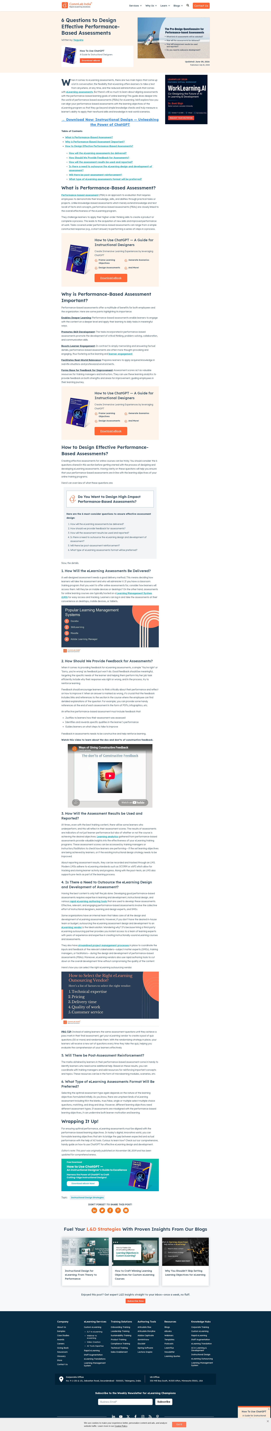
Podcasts (168, 1343)
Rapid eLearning (92, 1350)
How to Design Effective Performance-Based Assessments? (99, 146)
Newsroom (62, 1352)
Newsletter (169, 1352)
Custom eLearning (92, 1327)
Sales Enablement (119, 1352)
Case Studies (63, 1335)
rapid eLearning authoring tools (88, 901)
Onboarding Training (120, 1327)
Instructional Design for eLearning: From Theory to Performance (81, 1274)
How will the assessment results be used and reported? (101, 162)
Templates (169, 1339)
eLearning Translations (94, 1359)
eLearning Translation (201, 1343)
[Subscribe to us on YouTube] (121, 1416)
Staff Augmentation (93, 1355)
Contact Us (201, 5)
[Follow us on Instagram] (143, 1416)
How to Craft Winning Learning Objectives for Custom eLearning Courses (134, 1274)
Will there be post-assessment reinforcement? (95, 174)
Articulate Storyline (146, 1331)
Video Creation (93, 1342)
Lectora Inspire (145, 1352)
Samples (61, 1331)
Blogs (177, 5)
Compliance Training (120, 1343)
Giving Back (63, 1348)
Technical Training (119, 1348)
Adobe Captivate (146, 1335)
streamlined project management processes (103, 945)
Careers (60, 1343)
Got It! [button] (179, 1424)
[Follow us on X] (128, 1416)
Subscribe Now (135, 1301)
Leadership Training (120, 1331)
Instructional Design (200, 1354)
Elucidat (141, 1343)
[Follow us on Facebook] (135, 1416)
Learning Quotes (172, 1356)
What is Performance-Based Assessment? (89, 137)
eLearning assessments (79, 91)
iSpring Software (145, 1348)
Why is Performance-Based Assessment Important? (95, 141)
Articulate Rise (144, 1327)
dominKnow (143, 1339)
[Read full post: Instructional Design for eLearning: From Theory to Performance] (85, 1252)
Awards (60, 1339)
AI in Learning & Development (199, 1349)
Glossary (61, 1356)
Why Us (150, 5)
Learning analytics (107, 836)
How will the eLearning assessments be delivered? (98, 153)
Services (134, 5)
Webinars (168, 1335)
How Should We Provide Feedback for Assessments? (99, 157)
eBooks (168, 1331)
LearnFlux (169, 1348)
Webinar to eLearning (92, 1336)
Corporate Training (200, 1327)
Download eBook (91, 60)
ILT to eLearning (94, 1332)
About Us (61, 1327)
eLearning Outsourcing (202, 1358)
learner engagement (120, 353)
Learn (163, 5)
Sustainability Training (121, 1335)
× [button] (267, 1421)
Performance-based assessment (80, 195)
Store (59, 1360)
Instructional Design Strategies (87, 1197)
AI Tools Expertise (95, 1346)
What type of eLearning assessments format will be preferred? (105, 179)
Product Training (118, 1339)
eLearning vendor (71, 927)
